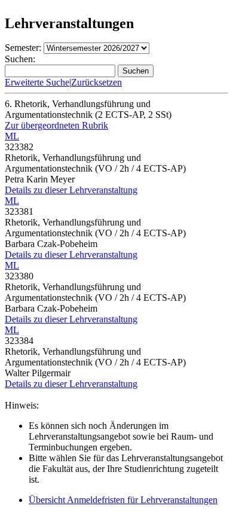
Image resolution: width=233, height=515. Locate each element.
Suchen (135, 70)
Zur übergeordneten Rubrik (56, 125)
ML (12, 136)
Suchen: (20, 59)
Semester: (23, 47)
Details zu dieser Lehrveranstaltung (71, 190)
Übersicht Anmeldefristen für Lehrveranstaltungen (123, 500)
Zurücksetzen (96, 82)
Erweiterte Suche (37, 82)
